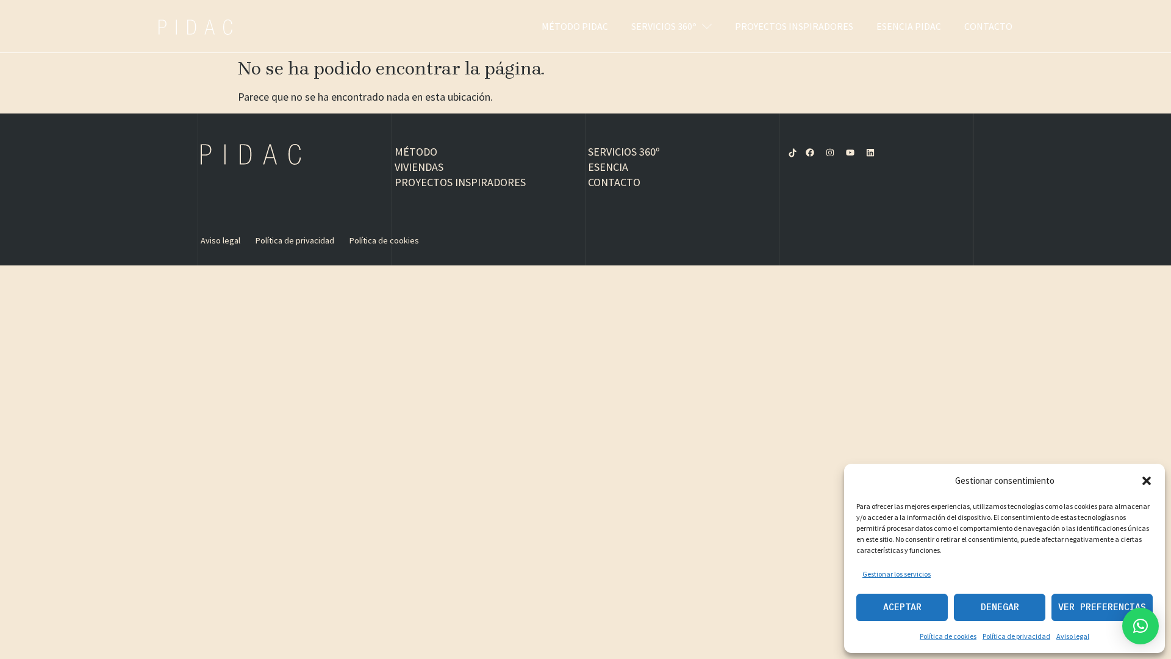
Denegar (1000, 607)
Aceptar (902, 607)
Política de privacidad (1016, 636)
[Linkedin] (870, 152)
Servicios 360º (663, 26)
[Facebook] (809, 152)
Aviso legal (1072, 636)
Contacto (988, 26)
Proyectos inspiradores (794, 26)
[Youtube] (850, 152)
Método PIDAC (575, 26)
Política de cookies (948, 636)
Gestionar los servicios (896, 573)
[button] (1147, 481)
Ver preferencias (1102, 607)
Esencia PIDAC (908, 26)
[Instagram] (830, 152)
